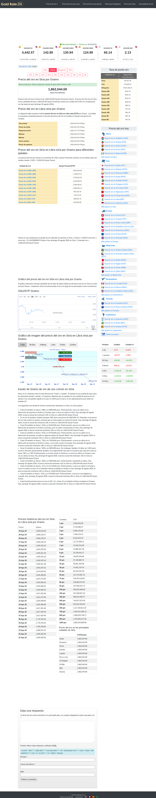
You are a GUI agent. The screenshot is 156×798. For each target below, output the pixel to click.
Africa (108, 134)
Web (22, 772)
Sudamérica (111, 315)
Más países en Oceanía (110, 311)
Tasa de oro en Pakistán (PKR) (116, 180)
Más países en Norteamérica (112, 295)
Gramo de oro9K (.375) (27, 199)
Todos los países (112, 334)
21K (49, 75)
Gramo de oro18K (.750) (27, 184)
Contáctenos (79, 797)
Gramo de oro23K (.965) (27, 174)
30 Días (32, 345)
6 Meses (43, 345)
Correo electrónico (27, 764)
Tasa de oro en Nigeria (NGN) (115, 153)
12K (68, 75)
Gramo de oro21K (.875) (27, 181)
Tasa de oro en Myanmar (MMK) (116, 173)
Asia (108, 161)
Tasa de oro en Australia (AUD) (116, 303)
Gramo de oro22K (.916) (27, 177)
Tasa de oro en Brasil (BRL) (114, 323)
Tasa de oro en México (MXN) (115, 287)
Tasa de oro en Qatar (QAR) (114, 271)
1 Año (53, 345)
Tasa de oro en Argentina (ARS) (116, 319)
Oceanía (109, 299)
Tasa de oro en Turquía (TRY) (115, 219)
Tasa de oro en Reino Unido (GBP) (117, 223)
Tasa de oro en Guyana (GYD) (115, 326)
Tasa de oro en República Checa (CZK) (119, 226)
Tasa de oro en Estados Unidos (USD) (118, 291)
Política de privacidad (66, 797)
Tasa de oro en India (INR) (114, 199)
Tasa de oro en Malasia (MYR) (115, 169)
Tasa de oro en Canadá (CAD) (115, 283)
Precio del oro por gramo (92, 4)
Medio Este (110, 245)
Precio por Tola (129, 4)
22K (42, 75)
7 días (22, 345)
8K (85, 75)
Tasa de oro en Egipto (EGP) (115, 264)
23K (36, 75)
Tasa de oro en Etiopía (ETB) (115, 142)
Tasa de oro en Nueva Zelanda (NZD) (118, 307)
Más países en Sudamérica (111, 330)
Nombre (23, 757)
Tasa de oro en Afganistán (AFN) (116, 192)
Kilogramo (62, 70)
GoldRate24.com (80, 795)
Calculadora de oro (146, 4)
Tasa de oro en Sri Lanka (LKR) (116, 188)
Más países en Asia (108, 207)
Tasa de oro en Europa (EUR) (115, 234)
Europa (109, 211)
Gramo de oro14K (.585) (27, 188)
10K (74, 75)
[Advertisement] (78, 27)
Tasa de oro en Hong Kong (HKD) (117, 195)
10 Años (73, 345)
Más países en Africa (109, 157)
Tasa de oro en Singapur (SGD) (116, 184)
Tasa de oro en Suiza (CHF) (114, 215)
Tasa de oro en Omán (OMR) (115, 267)
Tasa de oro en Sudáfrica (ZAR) (116, 138)
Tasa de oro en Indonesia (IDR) (116, 203)
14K (61, 75)
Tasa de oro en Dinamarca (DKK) (116, 230)
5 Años (62, 345)
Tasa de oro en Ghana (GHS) (115, 146)
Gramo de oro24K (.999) (27, 170)
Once (45, 70)
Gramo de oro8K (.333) (27, 202)
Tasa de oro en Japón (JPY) (114, 165)
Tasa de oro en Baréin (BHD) (115, 260)
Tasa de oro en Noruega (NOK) (116, 238)
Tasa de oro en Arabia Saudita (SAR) (118, 250)
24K (30, 75)
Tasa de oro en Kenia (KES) (114, 149)
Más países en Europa (109, 241)
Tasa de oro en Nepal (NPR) (115, 177)
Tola (70, 70)
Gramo (52, 70)
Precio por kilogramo (113, 4)
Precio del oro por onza (71, 4)
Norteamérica (111, 279)
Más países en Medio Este (111, 275)
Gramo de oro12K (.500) (27, 191)
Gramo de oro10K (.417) (27, 195)
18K (55, 75)
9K (80, 75)
